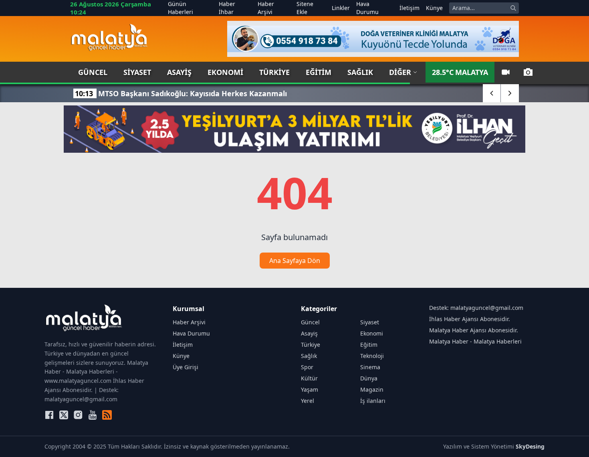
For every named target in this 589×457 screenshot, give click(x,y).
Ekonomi (225, 72)
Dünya (368, 378)
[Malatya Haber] (109, 39)
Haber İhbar (227, 8)
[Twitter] (64, 415)
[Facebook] (49, 415)
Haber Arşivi (266, 8)
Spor (307, 367)
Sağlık (360, 72)
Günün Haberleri (180, 8)
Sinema (370, 367)
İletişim (409, 8)
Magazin (371, 389)
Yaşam (309, 389)
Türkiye (274, 72)
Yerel (307, 400)
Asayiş (179, 72)
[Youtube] (92, 415)
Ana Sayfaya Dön (294, 260)
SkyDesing (530, 446)
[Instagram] (78, 415)
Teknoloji (372, 356)
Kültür (309, 378)
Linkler (341, 8)
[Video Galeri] (505, 72)
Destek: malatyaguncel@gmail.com (476, 307)
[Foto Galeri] (528, 72)
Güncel (92, 72)
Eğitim (318, 72)
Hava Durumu (367, 8)
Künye (434, 8)
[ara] (513, 8)
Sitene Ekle (305, 8)
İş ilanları (372, 400)
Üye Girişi (185, 367)
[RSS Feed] (107, 415)
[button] (492, 93)
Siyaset (137, 72)
